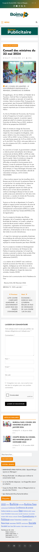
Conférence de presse (24, 507)
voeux (26, 526)
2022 (3, 504)
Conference (11, 508)
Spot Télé (13, 526)
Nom (7, 359)
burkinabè (21, 504)
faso (21, 510)
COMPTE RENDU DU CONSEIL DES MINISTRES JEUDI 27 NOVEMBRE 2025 (24, 439)
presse (12, 519)
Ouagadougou (28, 516)
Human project (14, 513)
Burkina (14, 504)
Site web (8, 375)
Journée (20, 514)
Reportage (5, 523)
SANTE (18, 523)
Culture (3, 511)
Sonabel (4, 526)
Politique (5, 519)
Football (2, 513)
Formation (8, 514)
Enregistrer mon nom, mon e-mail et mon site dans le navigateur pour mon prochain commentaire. (19, 385)
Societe (32, 523)
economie (15, 511)
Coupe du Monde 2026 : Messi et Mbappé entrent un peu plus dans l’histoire (15, 3)
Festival (33, 511)
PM (35, 516)
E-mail (7, 367)
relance (30, 519)
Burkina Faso (30, 504)
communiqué (4, 508)
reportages (13, 523)
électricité (30, 526)
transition (18, 526)
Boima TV (7, 58)
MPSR (6, 516)
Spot (8, 526)
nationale (15, 516)
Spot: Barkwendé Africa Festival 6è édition (15, 494)
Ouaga (20, 516)
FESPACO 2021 (27, 511)
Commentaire (10, 335)
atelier (7, 504)
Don (12, 511)
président (25, 520)
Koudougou (25, 513)
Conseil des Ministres (10, 45)
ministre (3, 516)
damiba (8, 511)
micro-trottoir (32, 513)
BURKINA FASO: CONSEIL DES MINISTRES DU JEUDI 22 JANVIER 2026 (24, 424)
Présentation (18, 520)
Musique (11, 516)
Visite (22, 526)
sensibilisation (24, 523)
